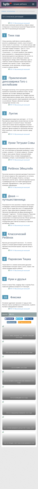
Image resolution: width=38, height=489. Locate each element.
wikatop (5, 314)
